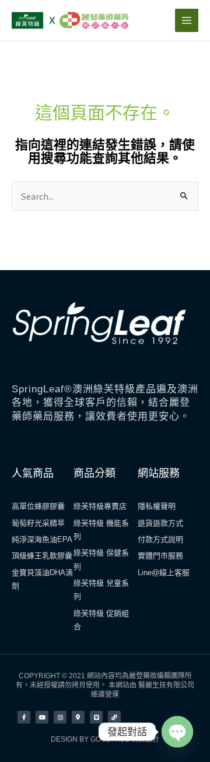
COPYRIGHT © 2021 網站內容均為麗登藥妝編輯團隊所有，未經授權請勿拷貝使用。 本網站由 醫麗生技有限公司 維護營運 (105, 685)
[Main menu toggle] (186, 20)
